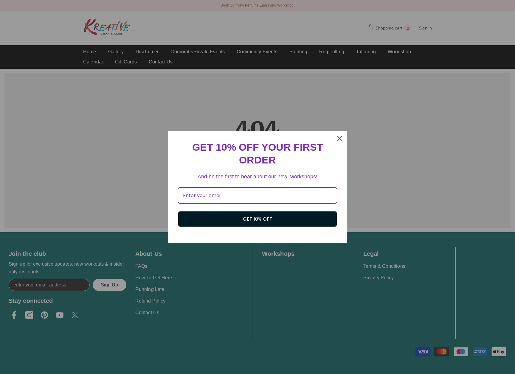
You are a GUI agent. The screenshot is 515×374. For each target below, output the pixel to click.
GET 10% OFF (257, 219)
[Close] (340, 138)
